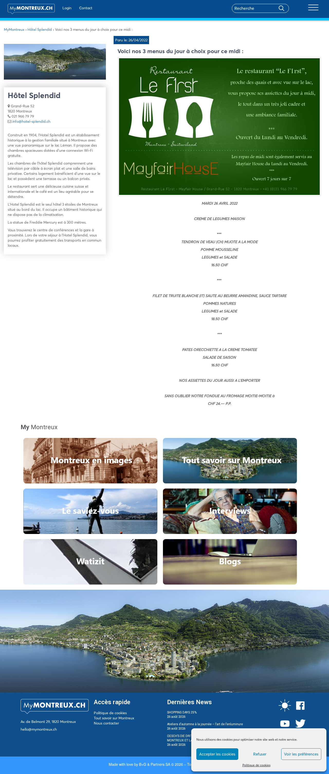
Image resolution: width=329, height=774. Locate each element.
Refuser (259, 754)
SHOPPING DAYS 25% (182, 712)
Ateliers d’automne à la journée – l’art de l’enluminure (205, 724)
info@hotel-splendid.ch (31, 121)
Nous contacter (106, 723)
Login (66, 8)
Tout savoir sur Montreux (114, 718)
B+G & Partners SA (154, 764)
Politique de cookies (256, 765)
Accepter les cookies (217, 754)
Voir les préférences (301, 754)
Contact (85, 8)
